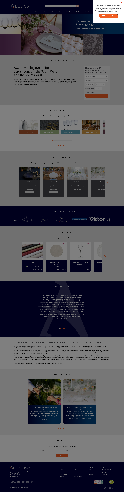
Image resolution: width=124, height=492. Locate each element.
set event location (108, 16)
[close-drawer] (121, 2)
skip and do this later (108, 20)
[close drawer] (46, 246)
